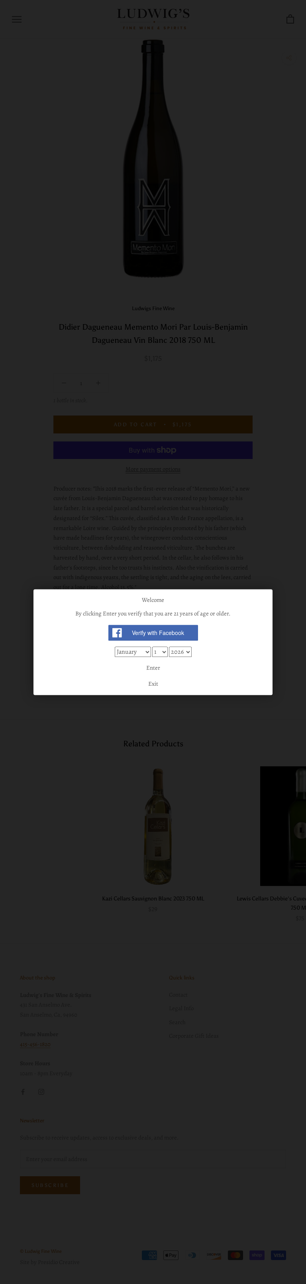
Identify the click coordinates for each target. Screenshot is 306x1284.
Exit (153, 684)
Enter (153, 668)
